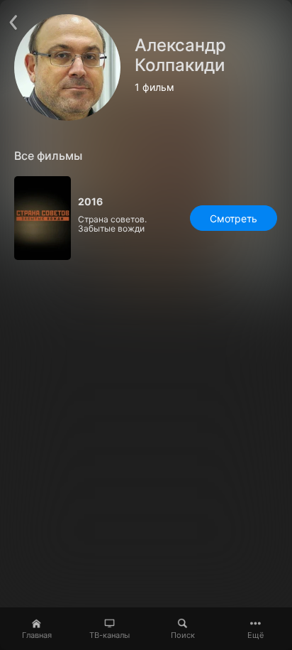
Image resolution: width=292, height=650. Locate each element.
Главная (37, 635)
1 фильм (154, 87)
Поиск (183, 635)
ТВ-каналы (109, 635)
